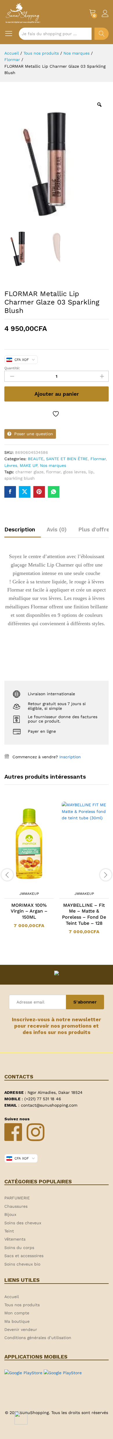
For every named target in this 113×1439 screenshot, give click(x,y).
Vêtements (14, 1239)
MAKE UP (28, 465)
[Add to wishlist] (56, 413)
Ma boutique (17, 1321)
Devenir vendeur (20, 1329)
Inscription (70, 757)
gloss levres (74, 471)
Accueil (11, 1296)
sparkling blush (19, 478)
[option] (29, 868)
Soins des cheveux (22, 1223)
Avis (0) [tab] (57, 529)
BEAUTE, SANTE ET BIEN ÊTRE (58, 458)
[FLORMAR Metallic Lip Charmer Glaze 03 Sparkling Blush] (10, 492)
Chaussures (16, 1206)
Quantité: (12, 368)
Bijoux (10, 1214)
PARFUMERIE (17, 1198)
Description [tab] (19, 529)
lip (90, 471)
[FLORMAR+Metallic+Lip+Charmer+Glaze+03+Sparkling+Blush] (24, 492)
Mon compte (16, 1313)
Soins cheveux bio (22, 1264)
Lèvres (10, 465)
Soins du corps (19, 1247)
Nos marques (53, 465)
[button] (21, 885)
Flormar (98, 458)
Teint (9, 1231)
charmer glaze (29, 471)
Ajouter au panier (56, 394)
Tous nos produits (22, 1304)
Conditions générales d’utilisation (37, 1337)
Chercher (101, 34)
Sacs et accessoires (23, 1255)
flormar (53, 471)
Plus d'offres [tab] (95, 529)
